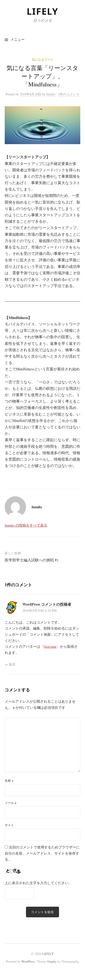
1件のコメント (69, 94)
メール (10, 803)
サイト (9, 825)
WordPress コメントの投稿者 (46, 604)
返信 (12, 664)
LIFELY (42, 11)
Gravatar (50, 646)
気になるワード (42, 59)
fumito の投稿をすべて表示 (26, 525)
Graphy (52, 961)
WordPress (28, 961)
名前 (9, 780)
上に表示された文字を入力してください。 (38, 882)
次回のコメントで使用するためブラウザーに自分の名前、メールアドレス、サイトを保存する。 (42, 853)
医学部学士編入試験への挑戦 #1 (32, 559)
